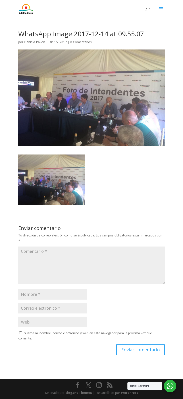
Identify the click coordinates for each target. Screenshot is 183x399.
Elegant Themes (78, 392)
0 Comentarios (81, 42)
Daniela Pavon (34, 42)
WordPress (129, 392)
